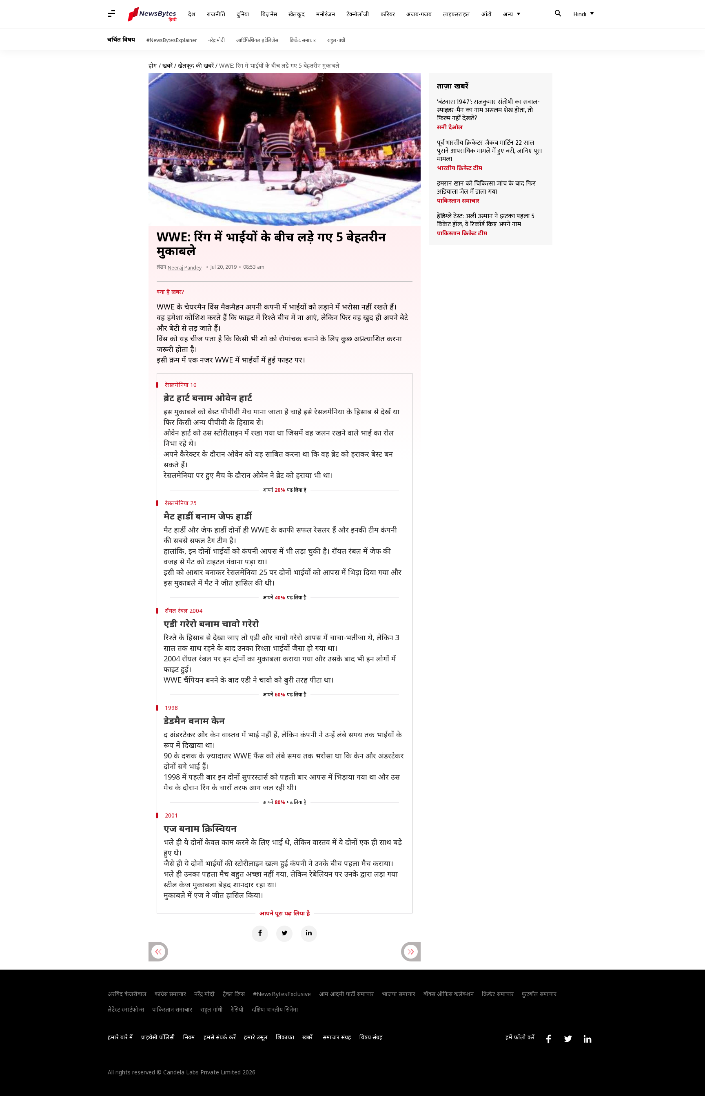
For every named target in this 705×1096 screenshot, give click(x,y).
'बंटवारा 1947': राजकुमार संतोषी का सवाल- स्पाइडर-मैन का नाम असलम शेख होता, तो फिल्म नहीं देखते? (488, 110)
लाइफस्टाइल (456, 14)
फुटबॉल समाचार (539, 994)
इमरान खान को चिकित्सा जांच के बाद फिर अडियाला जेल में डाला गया (486, 188)
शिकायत (285, 1037)
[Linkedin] (309, 934)
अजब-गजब (419, 14)
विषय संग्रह (371, 1037)
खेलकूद (296, 14)
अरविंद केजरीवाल (127, 994)
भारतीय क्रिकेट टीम (459, 168)
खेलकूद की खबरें (196, 65)
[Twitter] (284, 934)
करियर (388, 14)
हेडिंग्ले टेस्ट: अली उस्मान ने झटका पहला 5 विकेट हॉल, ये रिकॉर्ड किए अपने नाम (485, 220)
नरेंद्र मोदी (216, 40)
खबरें (167, 65)
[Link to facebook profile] (548, 1039)
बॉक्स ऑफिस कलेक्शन (448, 994)
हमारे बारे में (120, 1037)
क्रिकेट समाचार (303, 40)
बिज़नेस (269, 14)
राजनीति (216, 14)
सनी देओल (450, 127)
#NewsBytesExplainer (171, 40)
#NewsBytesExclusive (282, 994)
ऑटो (486, 14)
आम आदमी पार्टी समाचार (346, 994)
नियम (189, 1037)
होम (153, 65)
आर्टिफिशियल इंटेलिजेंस (257, 40)
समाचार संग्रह (337, 1037)
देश (191, 14)
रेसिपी (237, 1009)
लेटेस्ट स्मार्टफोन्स (126, 1009)
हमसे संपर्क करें (220, 1037)
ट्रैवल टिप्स (234, 994)
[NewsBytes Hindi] (152, 14)
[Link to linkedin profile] (587, 1039)
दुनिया (243, 14)
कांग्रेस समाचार (170, 994)
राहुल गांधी (336, 40)
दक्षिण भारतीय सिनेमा (275, 1009)
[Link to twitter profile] (568, 1039)
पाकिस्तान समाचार (458, 200)
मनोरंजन (325, 14)
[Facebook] (260, 934)
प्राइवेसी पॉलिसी (158, 1037)
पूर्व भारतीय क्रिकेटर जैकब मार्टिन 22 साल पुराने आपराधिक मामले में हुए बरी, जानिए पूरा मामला (489, 151)
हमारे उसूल (256, 1037)
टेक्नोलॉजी (357, 14)
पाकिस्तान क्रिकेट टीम (462, 233)
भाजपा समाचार (398, 994)
